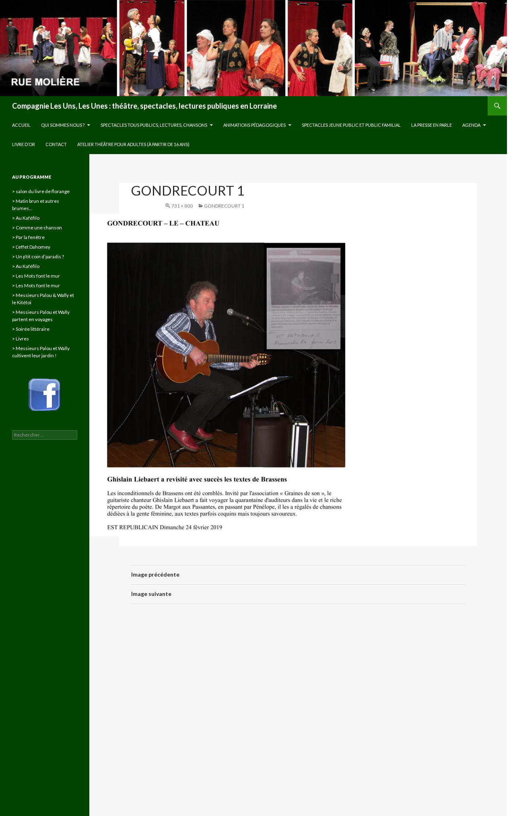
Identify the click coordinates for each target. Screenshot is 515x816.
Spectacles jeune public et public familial (351, 125)
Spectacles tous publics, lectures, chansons (154, 125)
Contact (56, 144)
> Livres (20, 339)
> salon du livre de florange (41, 191)
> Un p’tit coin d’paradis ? (38, 256)
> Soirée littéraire (30, 329)
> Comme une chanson (37, 228)
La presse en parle (431, 125)
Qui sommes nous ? (62, 125)
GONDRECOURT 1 (224, 206)
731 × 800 (182, 206)
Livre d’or (23, 144)
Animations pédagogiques (254, 125)
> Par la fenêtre (28, 237)
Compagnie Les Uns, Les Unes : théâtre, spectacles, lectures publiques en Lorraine (144, 105)
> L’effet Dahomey (31, 247)
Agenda (471, 125)
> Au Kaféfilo (25, 218)
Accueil (21, 125)
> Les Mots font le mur (36, 276)
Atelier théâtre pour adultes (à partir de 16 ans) (133, 144)
